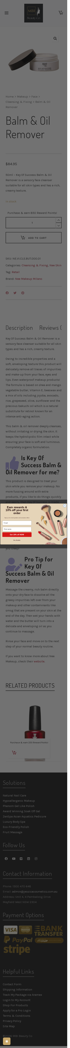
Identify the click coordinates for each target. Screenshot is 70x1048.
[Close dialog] (64, 505)
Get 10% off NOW (17, 535)
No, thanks (17, 540)
